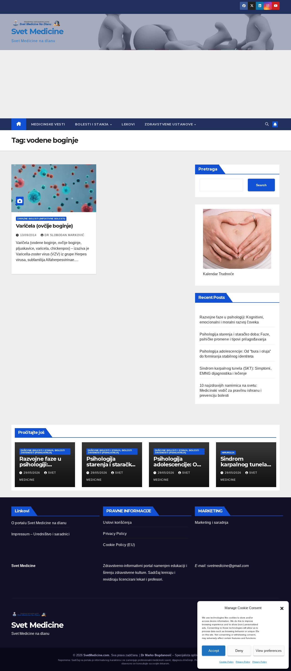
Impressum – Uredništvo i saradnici (40, 534)
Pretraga (207, 169)
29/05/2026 (32, 472)
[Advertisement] (145, 84)
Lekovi (128, 124)
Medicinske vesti (48, 124)
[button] (282, 608)
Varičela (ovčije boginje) (44, 226)
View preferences (269, 651)
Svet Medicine (37, 31)
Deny (239, 651)
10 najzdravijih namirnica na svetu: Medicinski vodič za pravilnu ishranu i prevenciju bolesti (231, 390)
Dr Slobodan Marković (64, 235)
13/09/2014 (29, 235)
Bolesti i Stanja (92, 124)
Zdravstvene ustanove (169, 124)
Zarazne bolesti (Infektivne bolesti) (41, 218)
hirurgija (228, 452)
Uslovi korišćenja (117, 522)
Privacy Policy (243, 662)
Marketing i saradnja (211, 522)
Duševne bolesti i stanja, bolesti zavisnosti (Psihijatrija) (43, 451)
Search (261, 185)
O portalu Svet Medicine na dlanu (38, 523)
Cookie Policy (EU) (119, 545)
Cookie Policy (226, 662)
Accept (213, 651)
